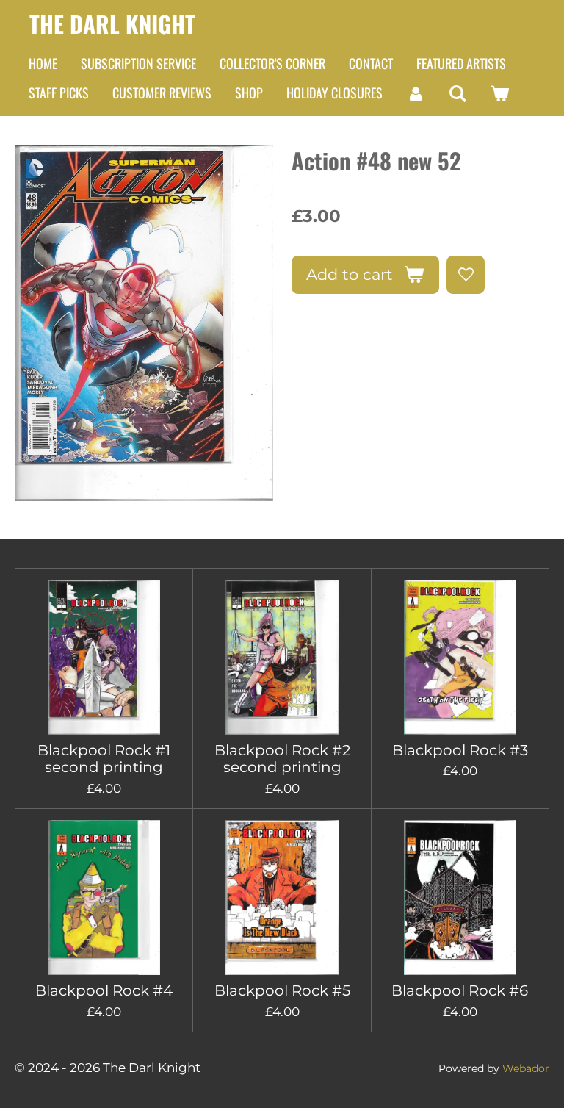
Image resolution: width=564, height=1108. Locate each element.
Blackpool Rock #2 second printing (282, 759)
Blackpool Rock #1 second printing (103, 759)
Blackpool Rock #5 (282, 990)
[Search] (457, 93)
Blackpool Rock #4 (104, 990)
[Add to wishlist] (465, 275)
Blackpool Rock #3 (460, 750)
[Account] (415, 93)
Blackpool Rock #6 (459, 990)
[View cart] (499, 93)
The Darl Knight (112, 23)
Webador (525, 1068)
